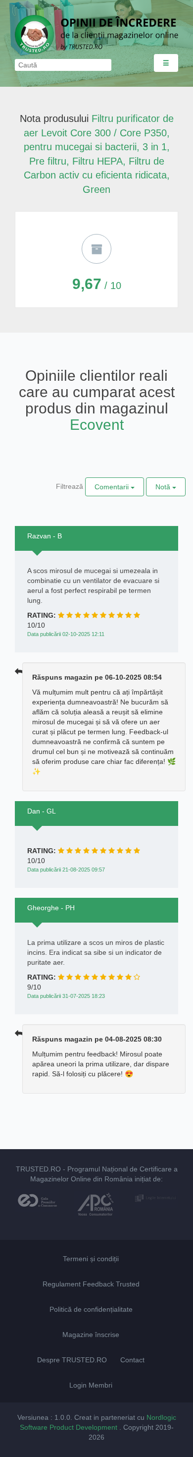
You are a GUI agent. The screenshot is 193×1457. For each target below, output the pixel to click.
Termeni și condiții (91, 1259)
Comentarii (113, 487)
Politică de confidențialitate (91, 1309)
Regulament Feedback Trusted (91, 1284)
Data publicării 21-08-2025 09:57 (66, 870)
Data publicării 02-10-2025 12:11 (65, 634)
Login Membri (90, 1385)
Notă (163, 487)
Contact (132, 1360)
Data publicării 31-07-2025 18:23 (66, 996)
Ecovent (97, 424)
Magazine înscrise (90, 1335)
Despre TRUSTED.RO (72, 1360)
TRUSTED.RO (38, 1169)
